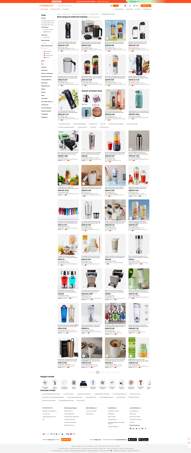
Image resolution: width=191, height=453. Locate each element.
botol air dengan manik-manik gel (75, 397)
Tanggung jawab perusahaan (49, 416)
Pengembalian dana (112, 419)
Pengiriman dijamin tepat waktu (71, 416)
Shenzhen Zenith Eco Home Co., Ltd (113, 332)
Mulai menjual (133, 413)
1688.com (80, 446)
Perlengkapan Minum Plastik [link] (108, 14)
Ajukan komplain (111, 416)
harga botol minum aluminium (49, 400)
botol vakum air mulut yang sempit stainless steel (53, 397)
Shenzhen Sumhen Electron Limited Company (138, 117)
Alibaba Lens (51, 439)
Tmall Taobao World (88, 446)
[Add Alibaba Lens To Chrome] (66, 439)
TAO (107, 446)
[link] (189, 439)
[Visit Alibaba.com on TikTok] (145, 428)
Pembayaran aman (68, 411)
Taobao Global (101, 446)
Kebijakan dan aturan (69, 425)
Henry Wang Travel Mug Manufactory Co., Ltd (68, 193)
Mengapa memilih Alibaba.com (50, 411)
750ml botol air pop (104, 127)
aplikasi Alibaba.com (121, 439)
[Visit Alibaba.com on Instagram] (139, 428)
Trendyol (111, 446)
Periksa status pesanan (135, 416)
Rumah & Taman (66, 14)
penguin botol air (93, 123)
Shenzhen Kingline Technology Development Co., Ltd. (91, 331)
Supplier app (98, 439)
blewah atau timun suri (134, 397)
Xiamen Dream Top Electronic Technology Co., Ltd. (68, 228)
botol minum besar (121, 397)
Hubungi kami (111, 413)
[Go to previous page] (88, 372)
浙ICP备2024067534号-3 (133, 450)
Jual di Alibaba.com (134, 411)
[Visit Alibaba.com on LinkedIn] (133, 428)
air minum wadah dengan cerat (120, 393)
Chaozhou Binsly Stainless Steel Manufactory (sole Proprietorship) (91, 159)
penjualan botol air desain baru (84, 393)
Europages (117, 446)
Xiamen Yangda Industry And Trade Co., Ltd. (138, 366)
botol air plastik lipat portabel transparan (51, 393)
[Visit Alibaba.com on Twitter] (136, 428)
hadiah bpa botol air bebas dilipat (102, 393)
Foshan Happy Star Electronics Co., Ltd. (90, 229)
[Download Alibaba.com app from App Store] (132, 439)
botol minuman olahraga (132, 123)
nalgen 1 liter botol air (69, 393)
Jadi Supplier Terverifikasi (135, 419)
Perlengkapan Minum (94, 14)
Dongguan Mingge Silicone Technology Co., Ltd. (138, 297)
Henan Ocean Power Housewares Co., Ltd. (138, 262)
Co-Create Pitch (46, 413)
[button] (111, 6)
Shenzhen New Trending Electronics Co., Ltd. (68, 49)
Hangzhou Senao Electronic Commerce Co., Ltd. (138, 159)
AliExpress (74, 446)
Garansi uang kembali (69, 413)
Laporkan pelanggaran (113, 426)
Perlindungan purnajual (69, 419)
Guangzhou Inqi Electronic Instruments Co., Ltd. (68, 159)
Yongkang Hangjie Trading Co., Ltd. (113, 160)
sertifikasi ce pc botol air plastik (116, 123)
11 (115, 372)
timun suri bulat (81, 400)
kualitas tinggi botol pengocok (106, 397)
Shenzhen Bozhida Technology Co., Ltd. (137, 194)
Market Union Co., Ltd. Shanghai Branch (114, 262)
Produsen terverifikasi (91, 411)
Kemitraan (132, 422)
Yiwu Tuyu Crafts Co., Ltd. (111, 229)
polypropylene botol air (91, 397)
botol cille (103, 123)
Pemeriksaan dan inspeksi (70, 422)
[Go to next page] (118, 372)
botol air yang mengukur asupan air (67, 127)
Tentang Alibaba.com (48, 407)
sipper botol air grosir (135, 393)
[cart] (130, 5)
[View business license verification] (109, 451)
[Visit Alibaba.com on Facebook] (130, 428)
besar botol (93, 127)
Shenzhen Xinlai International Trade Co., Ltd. (91, 194)
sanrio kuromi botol (83, 127)
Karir (44, 419)
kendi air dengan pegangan (80, 123)
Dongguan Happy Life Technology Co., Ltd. (67, 331)
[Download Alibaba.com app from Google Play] (143, 439)
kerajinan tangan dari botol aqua (66, 400)
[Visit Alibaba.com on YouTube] (142, 428)
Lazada (95, 446)
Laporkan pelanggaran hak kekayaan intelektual (116, 423)
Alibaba (59, 14)
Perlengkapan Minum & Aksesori (79, 14)
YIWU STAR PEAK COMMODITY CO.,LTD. (114, 194)
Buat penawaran (90, 413)
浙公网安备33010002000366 (120, 450)
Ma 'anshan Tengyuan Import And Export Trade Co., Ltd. (68, 263)
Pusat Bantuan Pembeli (113, 411)
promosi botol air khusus (65, 123)
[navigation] (47, 193)
